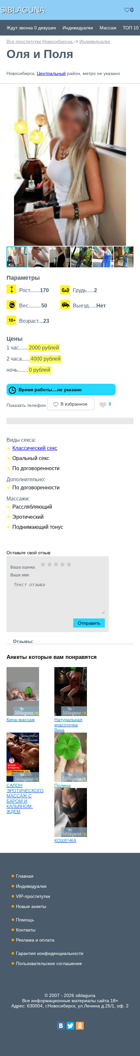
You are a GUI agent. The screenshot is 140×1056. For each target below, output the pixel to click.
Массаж (108, 27)
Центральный (51, 73)
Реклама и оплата (35, 940)
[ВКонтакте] (61, 1026)
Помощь (25, 919)
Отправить (89, 623)
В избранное (74, 404)
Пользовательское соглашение (49, 963)
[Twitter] (70, 1026)
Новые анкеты (31, 906)
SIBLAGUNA (22, 10)
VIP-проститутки (33, 896)
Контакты (25, 929)
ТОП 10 (131, 27)
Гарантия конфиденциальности (49, 953)
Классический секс (34, 448)
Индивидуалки (78, 27)
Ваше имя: (20, 575)
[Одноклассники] (80, 1026)
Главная (25, 876)
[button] (127, 92)
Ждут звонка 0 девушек (31, 27)
